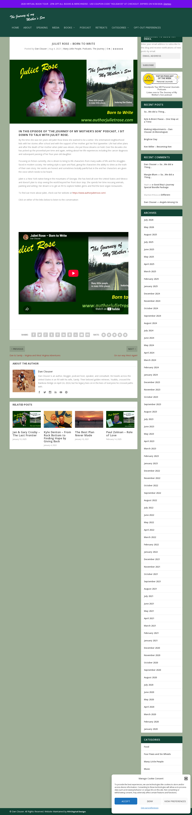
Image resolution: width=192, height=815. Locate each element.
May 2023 (149, 433)
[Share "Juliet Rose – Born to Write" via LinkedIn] (64, 335)
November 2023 (152, 389)
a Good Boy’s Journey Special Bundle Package (159, 186)
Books (68, 27)
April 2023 (149, 441)
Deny (150, 801)
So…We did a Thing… (155, 111)
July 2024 (148, 330)
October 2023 (151, 397)
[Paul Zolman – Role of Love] (120, 419)
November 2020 (152, 655)
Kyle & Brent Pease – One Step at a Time (161, 120)
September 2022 (152, 492)
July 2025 (148, 242)
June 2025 (149, 249)
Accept (126, 801)
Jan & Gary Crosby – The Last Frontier (26, 433)
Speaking (42, 27)
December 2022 (152, 470)
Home (15, 27)
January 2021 (151, 640)
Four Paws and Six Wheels (157, 754)
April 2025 (149, 264)
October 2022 (151, 485)
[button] (186, 778)
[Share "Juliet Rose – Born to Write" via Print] (88, 335)
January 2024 (151, 374)
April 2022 (149, 529)
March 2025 (150, 271)
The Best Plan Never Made (84, 433)
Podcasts (87, 48)
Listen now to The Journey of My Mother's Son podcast (162, 93)
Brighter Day (150, 139)
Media (55, 27)
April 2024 (149, 352)
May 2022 (149, 522)
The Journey (98, 48)
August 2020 (150, 677)
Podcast (85, 27)
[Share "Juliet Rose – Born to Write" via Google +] (46, 335)
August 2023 (150, 411)
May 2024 (149, 345)
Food (146, 746)
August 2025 (150, 234)
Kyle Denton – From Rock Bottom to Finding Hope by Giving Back (57, 436)
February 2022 (151, 544)
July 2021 (148, 596)
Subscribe (148, 65)
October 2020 (151, 662)
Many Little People (72, 48)
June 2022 (149, 515)
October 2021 (151, 574)
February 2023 (151, 456)
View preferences (175, 801)
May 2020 (149, 699)
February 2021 (151, 633)
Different (165, 194)
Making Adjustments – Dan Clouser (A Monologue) (158, 130)
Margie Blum (150, 174)
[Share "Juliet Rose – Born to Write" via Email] (82, 335)
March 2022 (150, 537)
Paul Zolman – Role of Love (119, 433)
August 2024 (150, 323)
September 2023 (152, 404)
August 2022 (150, 500)
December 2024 (152, 293)
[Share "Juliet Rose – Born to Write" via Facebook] (34, 335)
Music (147, 768)
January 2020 (151, 729)
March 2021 (150, 625)
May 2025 (149, 256)
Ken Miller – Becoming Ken (158, 146)
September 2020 (152, 669)
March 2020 (150, 714)
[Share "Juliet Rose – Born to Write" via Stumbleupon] (76, 335)
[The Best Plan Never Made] (89, 419)
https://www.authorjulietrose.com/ (89, 192)
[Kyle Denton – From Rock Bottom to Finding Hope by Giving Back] (58, 419)
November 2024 (152, 301)
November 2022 (152, 478)
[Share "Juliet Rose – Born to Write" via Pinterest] (58, 335)
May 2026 (149, 227)
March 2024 (150, 360)
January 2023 (151, 463)
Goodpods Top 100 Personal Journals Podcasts (161, 88)
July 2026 (148, 219)
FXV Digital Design (76, 811)
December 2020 (152, 647)
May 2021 (149, 611)
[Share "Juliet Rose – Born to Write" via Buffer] (70, 335)
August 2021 (150, 588)
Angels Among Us (169, 202)
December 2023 (152, 382)
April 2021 (149, 618)
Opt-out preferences (149, 808)
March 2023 (150, 448)
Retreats (101, 27)
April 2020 (149, 706)
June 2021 (149, 603)
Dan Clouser (41, 48)
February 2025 (151, 278)
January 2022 (151, 551)
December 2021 (152, 559)
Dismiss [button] (167, 3)
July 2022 (148, 507)
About (27, 27)
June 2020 (149, 692)
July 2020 (148, 684)
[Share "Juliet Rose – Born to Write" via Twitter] (40, 335)
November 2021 (152, 566)
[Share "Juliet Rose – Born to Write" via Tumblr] (52, 335)
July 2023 (148, 419)
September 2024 (152, 315)
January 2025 (151, 286)
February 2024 (151, 367)
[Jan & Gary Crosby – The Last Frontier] (27, 419)
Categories (119, 27)
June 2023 (149, 426)
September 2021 (152, 581)
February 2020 (151, 721)
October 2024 (151, 308)
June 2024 (149, 337)
